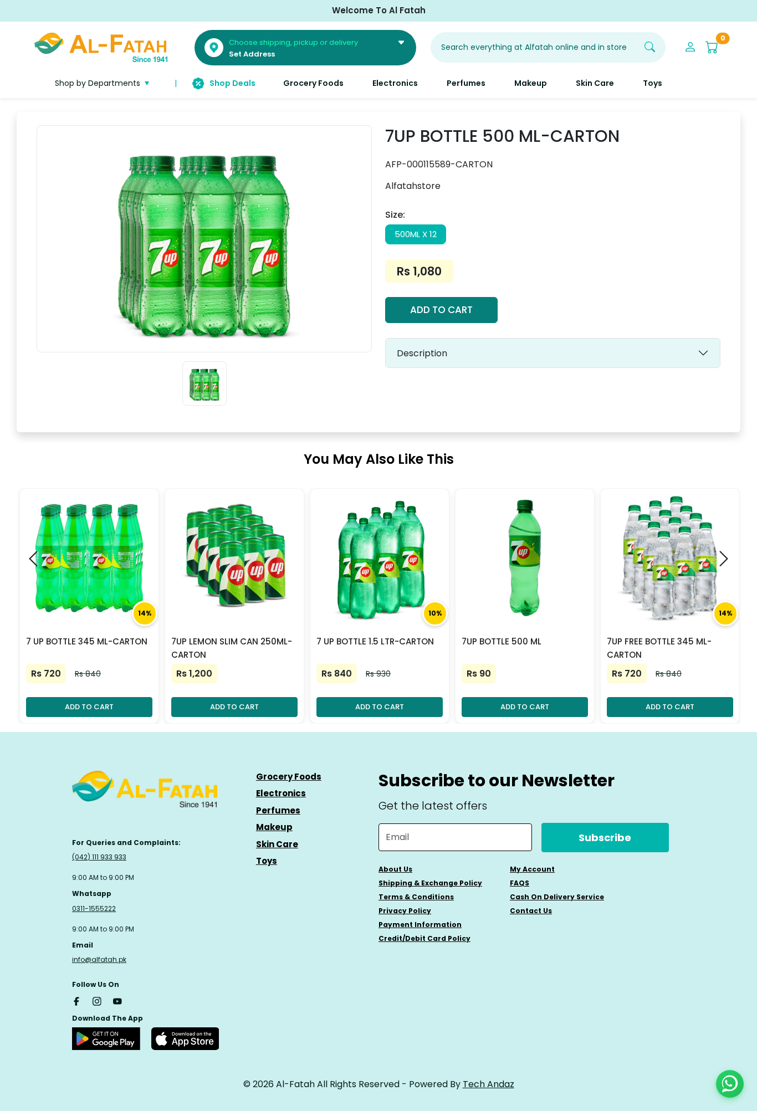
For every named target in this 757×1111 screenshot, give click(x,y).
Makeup (274, 827)
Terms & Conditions (416, 897)
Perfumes (278, 810)
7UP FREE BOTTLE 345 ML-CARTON (659, 648)
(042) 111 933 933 (99, 857)
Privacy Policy (404, 910)
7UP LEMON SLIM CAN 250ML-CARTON (231, 648)
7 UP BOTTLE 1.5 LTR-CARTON (375, 641)
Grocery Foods (288, 776)
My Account (532, 869)
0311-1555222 (94, 908)
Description (422, 353)
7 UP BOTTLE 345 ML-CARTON (86, 641)
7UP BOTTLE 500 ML (501, 641)
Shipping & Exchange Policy (430, 883)
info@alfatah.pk (99, 959)
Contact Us (531, 910)
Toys (266, 861)
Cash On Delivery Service (557, 897)
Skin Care (277, 844)
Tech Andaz (488, 1084)
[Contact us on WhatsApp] (730, 1084)
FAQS (519, 883)
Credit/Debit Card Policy (424, 938)
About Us (395, 869)
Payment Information (420, 924)
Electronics (281, 793)
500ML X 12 (416, 234)
